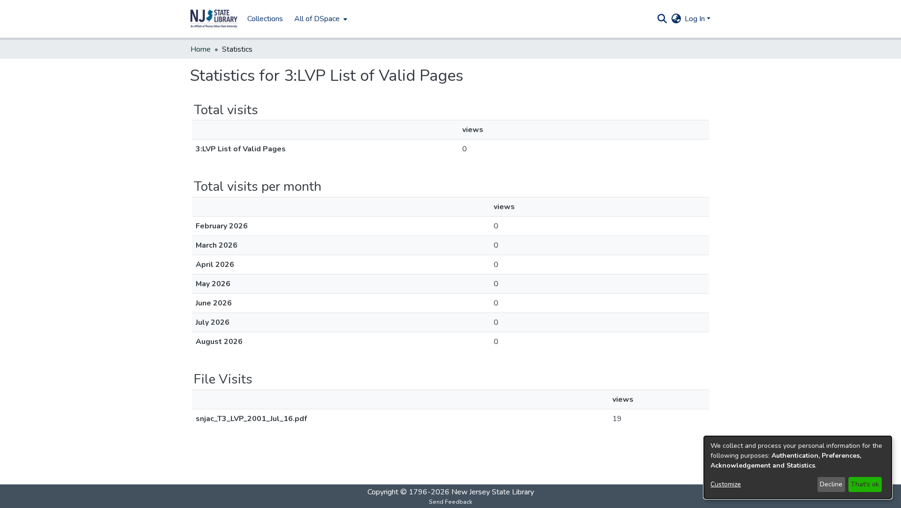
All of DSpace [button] (317, 19)
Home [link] (201, 49)
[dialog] (798, 467)
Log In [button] (696, 19)
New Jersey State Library (492, 492)
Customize (725, 484)
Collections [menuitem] (265, 19)
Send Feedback (450, 502)
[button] (214, 18)
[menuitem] (319, 19)
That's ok (865, 484)
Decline (831, 484)
